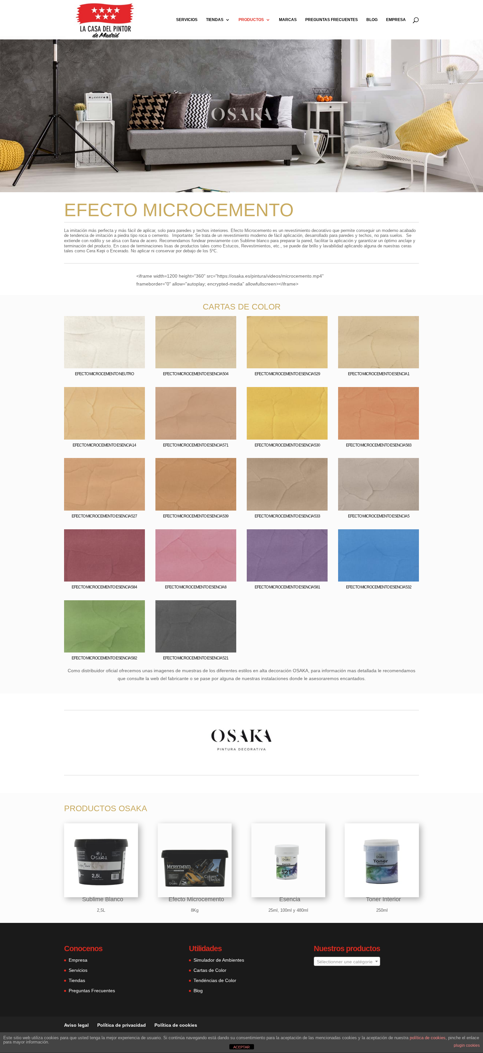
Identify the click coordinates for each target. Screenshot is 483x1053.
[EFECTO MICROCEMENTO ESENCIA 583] (378, 438)
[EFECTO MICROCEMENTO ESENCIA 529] (287, 366)
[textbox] (347, 961)
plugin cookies (467, 1045)
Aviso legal (76, 1025)
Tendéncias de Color (215, 980)
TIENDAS (214, 19)
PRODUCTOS (251, 19)
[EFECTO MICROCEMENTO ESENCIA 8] (195, 580)
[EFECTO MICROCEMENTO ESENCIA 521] (195, 650)
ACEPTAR (241, 1047)
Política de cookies (175, 1025)
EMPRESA (396, 19)
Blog (198, 990)
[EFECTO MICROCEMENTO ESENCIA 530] (287, 438)
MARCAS (288, 19)
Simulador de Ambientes (219, 960)
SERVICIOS (186, 19)
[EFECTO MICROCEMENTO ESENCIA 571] (195, 438)
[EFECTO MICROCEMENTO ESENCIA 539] (195, 509)
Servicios (78, 970)
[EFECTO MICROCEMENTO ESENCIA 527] (104, 509)
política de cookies (428, 1037)
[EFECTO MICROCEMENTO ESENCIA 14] (104, 438)
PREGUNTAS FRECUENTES (331, 19)
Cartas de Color (210, 970)
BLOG (372, 19)
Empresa (78, 960)
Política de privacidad (121, 1025)
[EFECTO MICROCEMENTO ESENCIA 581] (287, 580)
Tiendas (77, 980)
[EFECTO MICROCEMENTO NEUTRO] (104, 366)
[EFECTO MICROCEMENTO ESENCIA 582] (104, 650)
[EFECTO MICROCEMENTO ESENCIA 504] (195, 366)
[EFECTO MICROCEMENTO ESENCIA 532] (378, 580)
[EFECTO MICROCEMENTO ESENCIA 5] (378, 509)
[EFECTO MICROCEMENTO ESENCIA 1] (378, 366)
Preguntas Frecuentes (92, 990)
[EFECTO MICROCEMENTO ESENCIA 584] (104, 580)
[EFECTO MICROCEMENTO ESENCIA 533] (287, 509)
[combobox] (347, 961)
